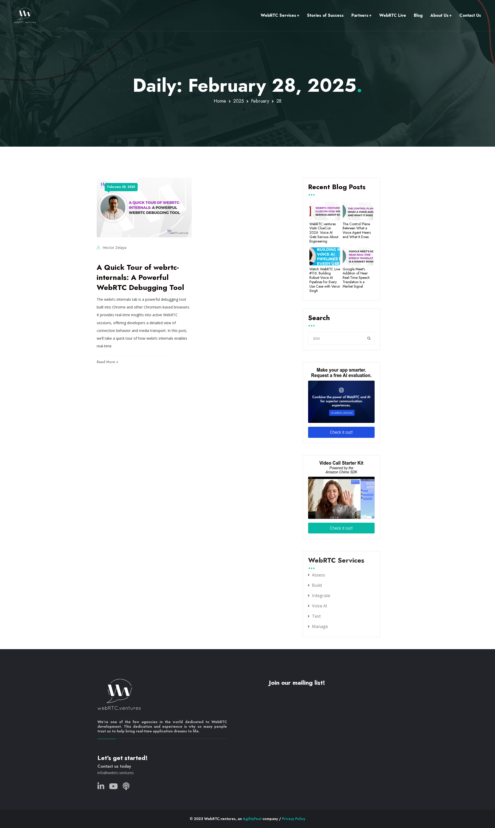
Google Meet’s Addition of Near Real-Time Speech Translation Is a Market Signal (356, 278)
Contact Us (470, 15)
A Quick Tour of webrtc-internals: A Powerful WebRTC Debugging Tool (140, 277)
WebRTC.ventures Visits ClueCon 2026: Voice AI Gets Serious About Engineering (323, 233)
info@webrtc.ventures (115, 772)
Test (316, 616)
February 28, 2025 (121, 187)
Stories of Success (325, 15)
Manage (320, 626)
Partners (359, 15)
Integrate (321, 595)
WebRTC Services (278, 15)
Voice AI (319, 606)
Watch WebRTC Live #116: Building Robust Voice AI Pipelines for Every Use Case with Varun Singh (324, 280)
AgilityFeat (252, 818)
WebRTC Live (392, 15)
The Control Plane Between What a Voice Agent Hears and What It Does (357, 230)
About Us (439, 15)
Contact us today (114, 766)
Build (317, 585)
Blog (418, 15)
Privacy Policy (293, 818)
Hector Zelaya (114, 247)
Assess (318, 575)
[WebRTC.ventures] (25, 15)
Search (319, 318)
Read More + (107, 362)
